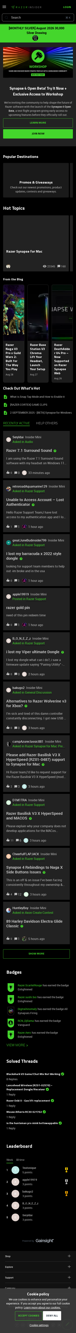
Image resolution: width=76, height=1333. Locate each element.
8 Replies (12, 1079)
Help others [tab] (47, 423)
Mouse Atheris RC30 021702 (24, 1112)
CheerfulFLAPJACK (25, 854)
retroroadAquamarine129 (29, 486)
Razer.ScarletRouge (30, 985)
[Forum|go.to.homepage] (26, 7)
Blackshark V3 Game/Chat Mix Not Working (33, 1074)
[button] (38, 1325)
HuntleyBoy (20, 908)
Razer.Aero (24, 1032)
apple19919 (20, 594)
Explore (9, 1266)
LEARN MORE (38, 123)
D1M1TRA (19, 800)
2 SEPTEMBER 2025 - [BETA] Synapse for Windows (41, 412)
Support (9, 1277)
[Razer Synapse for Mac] (36, 243)
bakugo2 (18, 688)
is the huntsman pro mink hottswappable (32, 1123)
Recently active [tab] (16, 423)
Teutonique (29, 1168)
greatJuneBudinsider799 (29, 540)
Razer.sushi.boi (27, 997)
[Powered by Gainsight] (38, 1242)
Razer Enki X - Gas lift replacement (28, 1101)
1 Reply (10, 1094)
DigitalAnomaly (27, 1009)
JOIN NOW (38, 134)
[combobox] (38, 17)
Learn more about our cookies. (42, 1307)
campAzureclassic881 (27, 741)
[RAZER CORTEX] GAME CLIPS (28, 404)
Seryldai (18, 437)
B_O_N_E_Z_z (21, 638)
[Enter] (6, 17)
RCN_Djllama (26, 1021)
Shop (8, 1256)
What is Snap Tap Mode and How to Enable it (37, 396)
